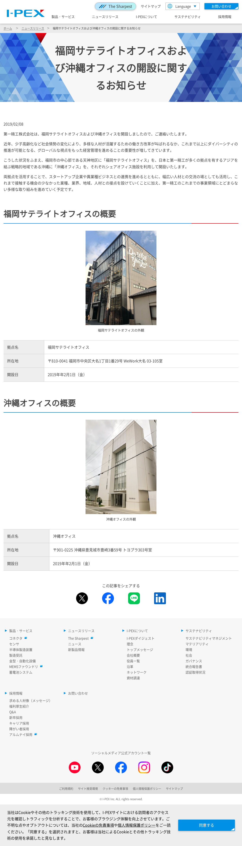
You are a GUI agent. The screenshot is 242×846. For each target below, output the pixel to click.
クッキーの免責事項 (115, 789)
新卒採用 (15, 717)
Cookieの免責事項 (98, 825)
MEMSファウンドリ (23, 666)
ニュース (74, 643)
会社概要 (133, 655)
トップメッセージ (140, 649)
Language (183, 6)
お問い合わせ (78, 693)
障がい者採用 (19, 728)
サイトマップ (151, 6)
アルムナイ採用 (20, 734)
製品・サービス (63, 16)
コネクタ (15, 638)
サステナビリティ (187, 16)
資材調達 (133, 677)
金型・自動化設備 (22, 660)
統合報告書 (194, 666)
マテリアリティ (197, 643)
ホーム (8, 28)
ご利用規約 (66, 789)
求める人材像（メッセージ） (30, 700)
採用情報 (224, 16)
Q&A (12, 711)
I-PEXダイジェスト (141, 638)
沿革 (130, 666)
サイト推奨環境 (88, 789)
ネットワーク (137, 672)
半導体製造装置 (20, 649)
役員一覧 (133, 660)
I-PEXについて (146, 16)
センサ (14, 643)
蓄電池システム (20, 672)
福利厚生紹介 (19, 706)
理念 (130, 643)
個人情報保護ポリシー (137, 825)
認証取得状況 (195, 672)
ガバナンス (194, 660)
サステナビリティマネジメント (209, 638)
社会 (189, 655)
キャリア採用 (19, 723)
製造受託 (15, 655)
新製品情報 (76, 649)
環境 (189, 649)
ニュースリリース (105, 16)
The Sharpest (120, 6)
